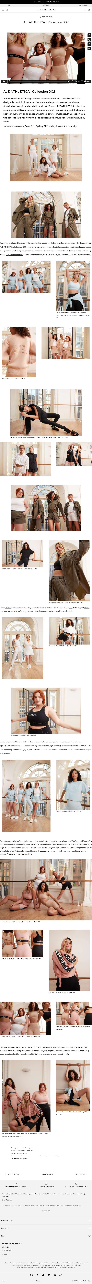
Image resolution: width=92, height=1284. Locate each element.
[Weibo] (60, 1275)
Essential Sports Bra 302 (7, 922)
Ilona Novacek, (35, 1156)
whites (8, 608)
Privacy (38, 1281)
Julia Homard (23, 1153)
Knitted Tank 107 (32, 437)
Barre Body (30, 126)
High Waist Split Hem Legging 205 (49, 437)
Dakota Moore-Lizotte (23, 1156)
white (28, 243)
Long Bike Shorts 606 (30, 568)
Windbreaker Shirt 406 (56, 602)
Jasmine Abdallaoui (27, 1150)
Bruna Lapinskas (45, 1156)
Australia (6, 1247)
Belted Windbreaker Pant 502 (74, 602)
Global (4, 1254)
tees (70, 608)
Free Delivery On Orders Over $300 (46, 2)
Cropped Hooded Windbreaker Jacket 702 (62, 992)
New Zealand (7, 1250)
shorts (87, 608)
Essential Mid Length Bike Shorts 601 (28, 922)
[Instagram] (31, 1275)
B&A (32, 1148)
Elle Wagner (57, 1156)
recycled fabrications (14, 255)
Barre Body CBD (22, 1158)
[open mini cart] (89, 10)
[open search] (7, 10)
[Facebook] (37, 1275)
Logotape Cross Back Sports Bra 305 (67, 312)
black (19, 243)
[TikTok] (43, 1275)
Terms (4, 1281)
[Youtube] (55, 1275)
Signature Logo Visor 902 (18, 437)
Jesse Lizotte (25, 1148)
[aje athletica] (46, 10)
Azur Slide (64, 437)
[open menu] (3, 10)
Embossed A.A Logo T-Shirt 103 (12, 568)
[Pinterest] (49, 1275)
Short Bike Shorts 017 (70, 646)
